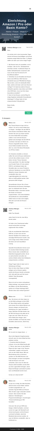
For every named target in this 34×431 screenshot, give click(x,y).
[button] (28, 112)
